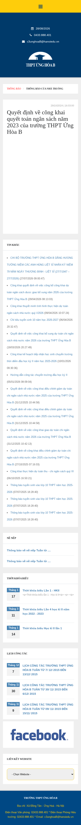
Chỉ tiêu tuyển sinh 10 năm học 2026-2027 (34, 319)
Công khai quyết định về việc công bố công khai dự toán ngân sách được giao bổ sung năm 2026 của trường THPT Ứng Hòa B (39, 292)
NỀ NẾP (11, 538)
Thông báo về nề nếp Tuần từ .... (29, 550)
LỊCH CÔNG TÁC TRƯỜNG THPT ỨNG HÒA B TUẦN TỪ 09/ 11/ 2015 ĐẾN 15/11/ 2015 (48, 709)
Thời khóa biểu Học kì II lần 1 (42, 628)
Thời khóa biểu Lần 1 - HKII (41, 590)
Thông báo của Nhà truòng (44, 88)
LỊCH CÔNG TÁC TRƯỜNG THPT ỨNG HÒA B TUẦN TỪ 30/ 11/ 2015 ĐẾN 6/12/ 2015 (48, 689)
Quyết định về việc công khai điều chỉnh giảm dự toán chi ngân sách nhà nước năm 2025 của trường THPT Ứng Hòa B (40, 395)
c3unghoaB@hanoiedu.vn (43, 41)
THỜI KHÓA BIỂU (18, 578)
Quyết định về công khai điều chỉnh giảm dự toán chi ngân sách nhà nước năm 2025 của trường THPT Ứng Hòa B (39, 457)
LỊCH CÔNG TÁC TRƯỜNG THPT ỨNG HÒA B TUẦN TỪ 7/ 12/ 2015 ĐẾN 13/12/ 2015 (48, 670)
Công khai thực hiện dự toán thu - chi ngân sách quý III (42, 471)
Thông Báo (14, 88)
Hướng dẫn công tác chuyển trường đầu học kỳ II (38, 374)
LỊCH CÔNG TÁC (17, 653)
